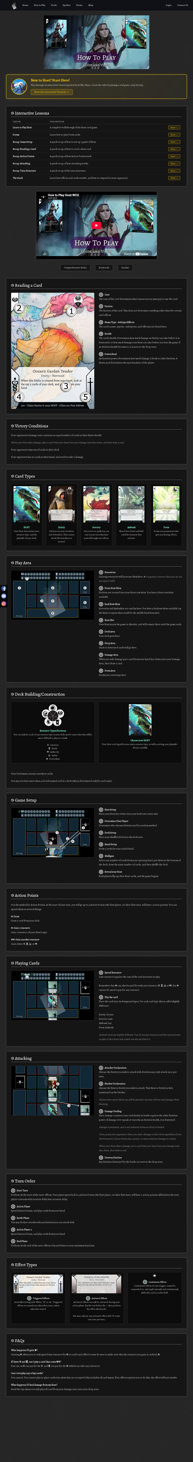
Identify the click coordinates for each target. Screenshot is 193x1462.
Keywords (104, 267)
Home (25, 5)
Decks (54, 5)
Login (169, 5)
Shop (90, 5)
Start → (174, 127)
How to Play (39, 5)
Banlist (125, 267)
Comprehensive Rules (75, 267)
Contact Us (182, 5)
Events (79, 5)
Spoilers (67, 5)
